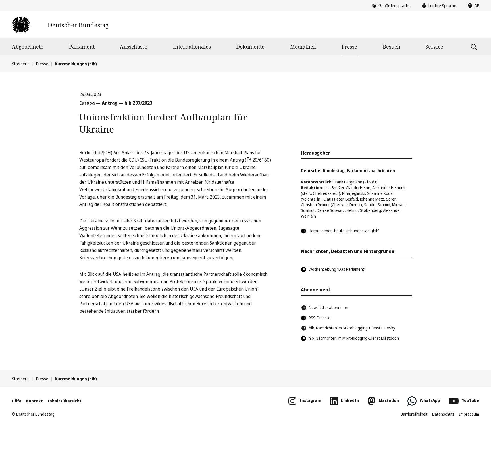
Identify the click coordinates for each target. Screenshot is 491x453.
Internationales (192, 46)
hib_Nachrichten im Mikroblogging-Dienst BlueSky (352, 328)
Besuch (391, 46)
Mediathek (303, 46)
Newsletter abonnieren (329, 307)
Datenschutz (443, 414)
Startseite (21, 63)
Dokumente (250, 46)
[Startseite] (60, 25)
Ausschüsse (133, 46)
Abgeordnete (27, 46)
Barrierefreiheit (414, 414)
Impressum (469, 414)
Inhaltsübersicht (64, 401)
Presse (349, 46)
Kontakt (34, 401)
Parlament (82, 46)
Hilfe (17, 401)
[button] (472, 5)
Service (434, 46)
